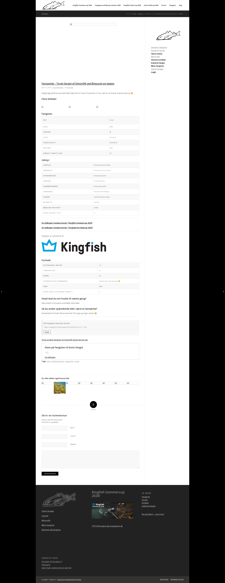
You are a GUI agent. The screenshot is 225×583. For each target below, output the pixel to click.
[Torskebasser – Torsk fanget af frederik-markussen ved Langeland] (96, 388)
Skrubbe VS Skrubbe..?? (52, 561)
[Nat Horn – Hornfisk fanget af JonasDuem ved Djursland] (47, 388)
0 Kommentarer (57, 87)
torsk (49, 361)
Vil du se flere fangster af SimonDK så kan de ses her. (65, 340)
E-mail (72, 436)
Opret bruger (157, 69)
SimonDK (70, 87)
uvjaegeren (69, 361)
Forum (145, 500)
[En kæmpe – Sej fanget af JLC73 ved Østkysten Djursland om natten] (121, 388)
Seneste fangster (159, 47)
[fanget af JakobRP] (60, 388)
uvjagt (76, 361)
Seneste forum (158, 50)
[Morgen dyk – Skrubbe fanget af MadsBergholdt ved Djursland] (108, 388)
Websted (73, 444)
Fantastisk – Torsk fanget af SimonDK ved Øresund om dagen (78, 83)
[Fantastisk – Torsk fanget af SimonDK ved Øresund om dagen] (93, 52)
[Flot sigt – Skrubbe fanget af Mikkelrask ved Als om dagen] (223, 291)
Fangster (146, 497)
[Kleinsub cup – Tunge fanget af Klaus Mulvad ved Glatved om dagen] (84, 388)
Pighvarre (46, 564)
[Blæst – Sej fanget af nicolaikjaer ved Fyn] (133, 388)
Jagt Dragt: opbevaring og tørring (56, 568)
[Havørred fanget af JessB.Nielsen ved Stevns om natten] (2, 291)
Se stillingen (50, 357)
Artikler (45, 13)
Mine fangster (48, 525)
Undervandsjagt (58, 361)
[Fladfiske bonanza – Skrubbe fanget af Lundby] (72, 388)
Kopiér (47, 332)
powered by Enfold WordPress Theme (69, 579)
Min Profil (155, 56)
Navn (72, 428)
